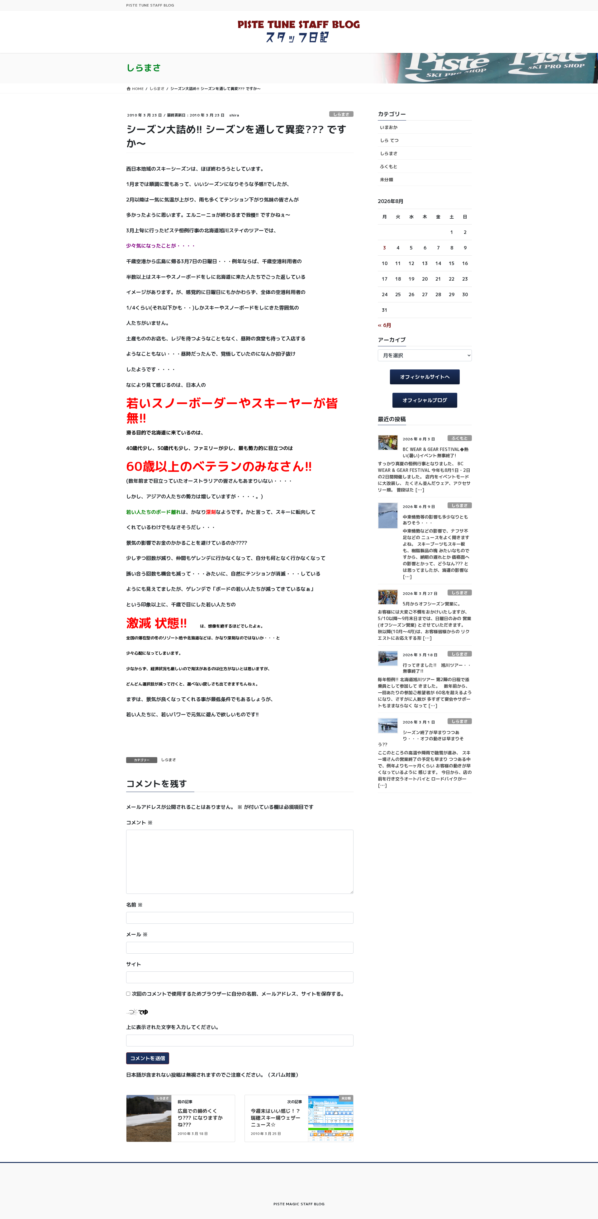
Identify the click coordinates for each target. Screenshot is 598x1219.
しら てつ (389, 140)
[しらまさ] (148, 1117)
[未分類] (330, 1117)
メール (137, 934)
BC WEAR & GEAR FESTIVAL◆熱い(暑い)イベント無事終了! (435, 452)
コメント (139, 822)
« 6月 (384, 325)
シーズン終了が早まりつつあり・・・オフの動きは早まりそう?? (421, 738)
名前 (134, 904)
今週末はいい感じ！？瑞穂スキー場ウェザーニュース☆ (276, 1118)
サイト (133, 964)
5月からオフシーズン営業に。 (432, 604)
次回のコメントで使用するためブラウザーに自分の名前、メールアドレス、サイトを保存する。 (239, 993)
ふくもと (388, 166)
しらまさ (341, 114)
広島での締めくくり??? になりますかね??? (200, 1118)
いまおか (388, 127)
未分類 (386, 180)
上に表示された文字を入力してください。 (173, 1027)
